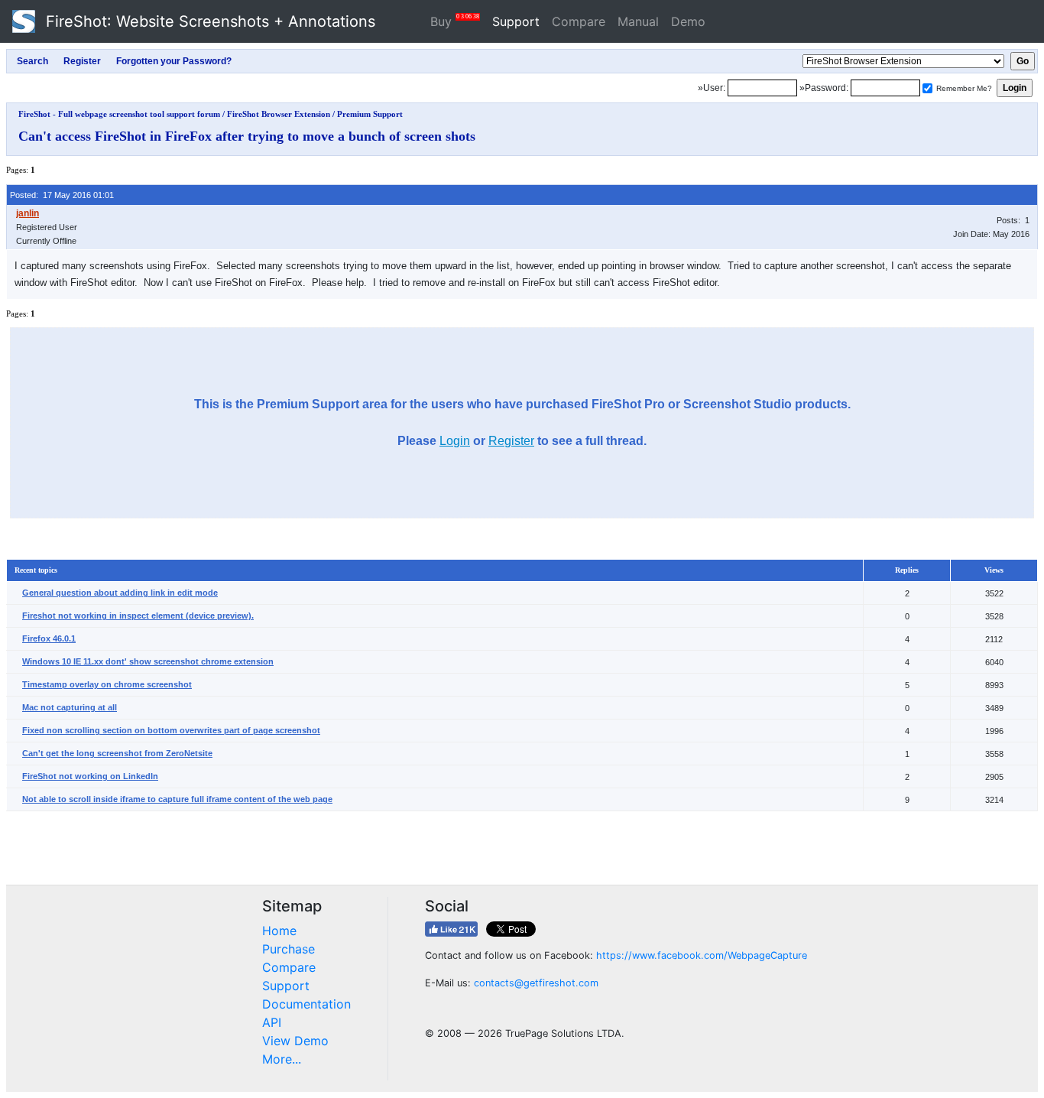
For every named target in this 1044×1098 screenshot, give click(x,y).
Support (516, 21)
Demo (688, 21)
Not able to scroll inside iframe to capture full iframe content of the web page (177, 799)
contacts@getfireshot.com (536, 983)
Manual (638, 21)
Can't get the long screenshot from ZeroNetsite (117, 753)
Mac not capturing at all (69, 707)
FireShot (208, 21)
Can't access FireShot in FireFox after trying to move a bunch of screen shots (246, 136)
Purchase (288, 949)
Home (279, 930)
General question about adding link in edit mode (120, 592)
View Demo (295, 1040)
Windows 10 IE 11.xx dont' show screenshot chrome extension (148, 661)
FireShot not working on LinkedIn (90, 776)
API (271, 1022)
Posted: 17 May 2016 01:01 (62, 195)
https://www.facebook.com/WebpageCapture (701, 955)
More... (281, 1059)
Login (454, 440)
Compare (578, 21)
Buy (454, 21)
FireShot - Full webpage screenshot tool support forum (119, 114)
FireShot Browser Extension (278, 114)
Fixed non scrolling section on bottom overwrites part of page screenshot (171, 730)
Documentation (306, 1004)
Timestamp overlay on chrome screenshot (107, 684)
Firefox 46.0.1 (49, 638)
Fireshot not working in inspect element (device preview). (138, 615)
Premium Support (370, 114)
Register (511, 440)
